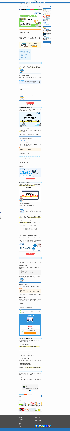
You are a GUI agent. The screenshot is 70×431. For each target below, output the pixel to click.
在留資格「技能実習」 (25, 394)
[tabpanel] (30, 320)
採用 (31, 394)
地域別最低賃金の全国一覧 (22, 140)
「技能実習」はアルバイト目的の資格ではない (24, 54)
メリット (47, 43)
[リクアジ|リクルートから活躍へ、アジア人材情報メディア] (35, 1)
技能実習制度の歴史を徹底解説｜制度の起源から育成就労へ (30, 210)
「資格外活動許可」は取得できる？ (23, 55)
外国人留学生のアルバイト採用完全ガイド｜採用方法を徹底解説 (31, 228)
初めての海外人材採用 (21, 419)
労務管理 (22, 394)
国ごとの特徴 (20, 425)
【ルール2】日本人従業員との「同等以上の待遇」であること (25, 52)
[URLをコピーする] (40, 9)
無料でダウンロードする (34, 46)
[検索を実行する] (50, 6)
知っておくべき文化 (21, 426)
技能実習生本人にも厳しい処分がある (24, 57)
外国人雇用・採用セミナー (38, 420)
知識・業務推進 (20, 424)
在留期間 (50, 43)
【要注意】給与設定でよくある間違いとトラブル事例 (24, 58)
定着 (28, 394)
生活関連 (20, 423)
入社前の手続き (20, 394)
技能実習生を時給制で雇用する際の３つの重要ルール (24, 51)
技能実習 (30, 394)
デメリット (44, 43)
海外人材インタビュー (37, 417)
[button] (20, 9)
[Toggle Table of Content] (29, 49)
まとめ (20, 59)
